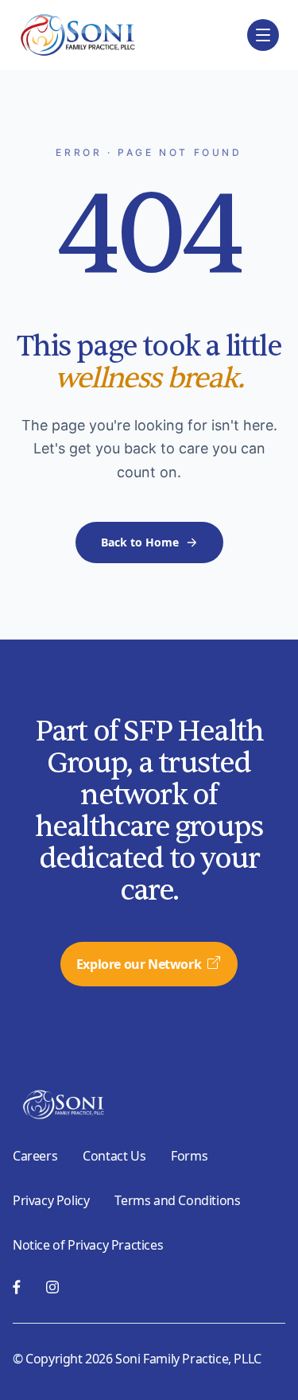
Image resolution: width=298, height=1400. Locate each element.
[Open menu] (263, 35)
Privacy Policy (51, 1200)
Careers (35, 1156)
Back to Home (140, 542)
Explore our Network (138, 964)
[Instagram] (52, 1287)
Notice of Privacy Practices (88, 1245)
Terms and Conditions (177, 1200)
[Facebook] (17, 1287)
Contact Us (114, 1156)
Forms (189, 1156)
